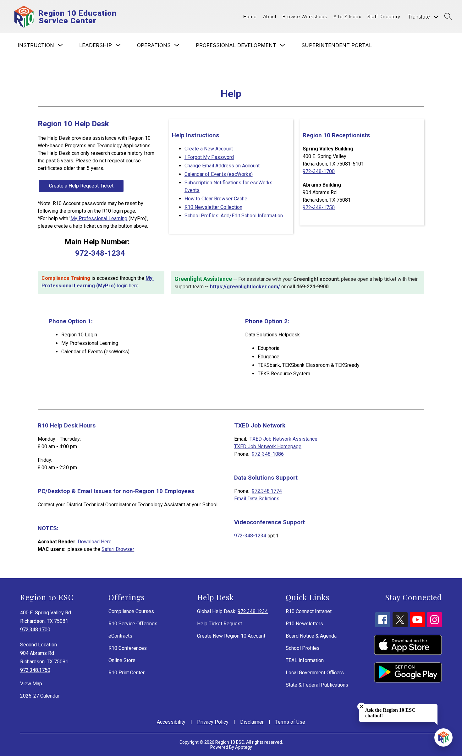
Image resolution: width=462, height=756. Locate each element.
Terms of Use (290, 722)
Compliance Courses (131, 611)
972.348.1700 (35, 630)
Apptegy (243, 747)
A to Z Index (347, 16)
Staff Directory (383, 16)
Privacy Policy (212, 722)
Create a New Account (208, 149)
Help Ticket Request (219, 624)
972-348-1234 (250, 536)
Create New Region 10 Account (231, 636)
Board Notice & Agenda (311, 636)
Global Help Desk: (232, 611)
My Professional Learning (98, 218)
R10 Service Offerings (132, 624)
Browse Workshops (305, 16)
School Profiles (303, 648)
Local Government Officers (315, 673)
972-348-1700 (319, 171)
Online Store (121, 660)
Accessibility (171, 722)
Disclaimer (252, 722)
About (270, 16)
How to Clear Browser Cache (215, 199)
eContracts (120, 636)
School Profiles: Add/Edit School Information (233, 216)
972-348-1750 (319, 207)
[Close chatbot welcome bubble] (361, 706)
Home (250, 16)
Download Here (95, 542)
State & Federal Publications (317, 685)
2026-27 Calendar (39, 696)
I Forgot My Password (209, 157)
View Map (31, 684)
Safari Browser (118, 549)
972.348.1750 (35, 670)
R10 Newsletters (304, 624)
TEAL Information (305, 660)
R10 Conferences (127, 648)
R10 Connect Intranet (309, 611)
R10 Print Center (126, 673)
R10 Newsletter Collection (213, 207)
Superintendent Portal (336, 45)
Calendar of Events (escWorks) (218, 174)
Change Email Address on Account (222, 166)
